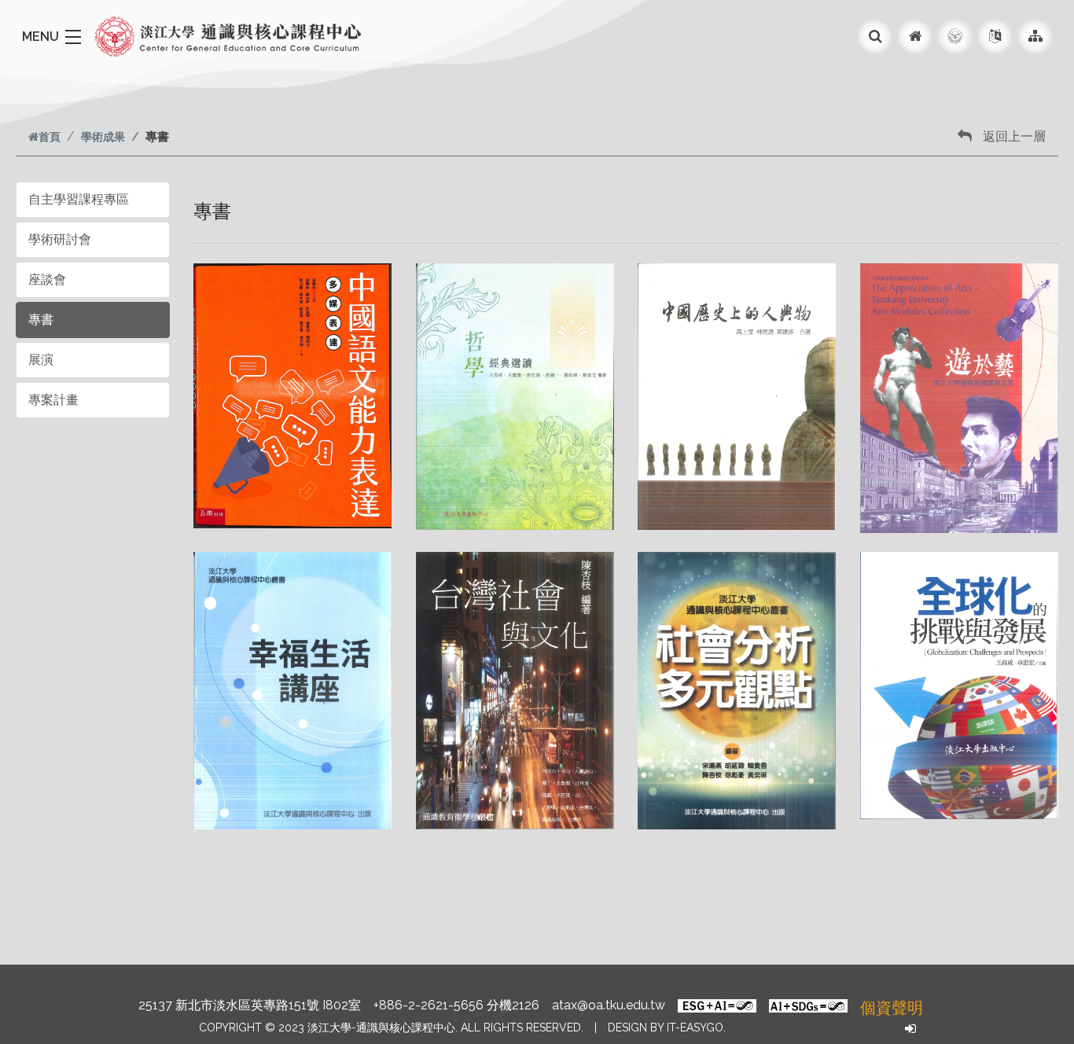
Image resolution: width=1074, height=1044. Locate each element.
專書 (40, 319)
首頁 (50, 136)
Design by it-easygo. (667, 1027)
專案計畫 (53, 399)
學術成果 (103, 136)
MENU (40, 36)
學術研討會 (59, 239)
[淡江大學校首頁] (955, 36)
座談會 (47, 279)
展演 (40, 359)
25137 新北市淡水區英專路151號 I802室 (249, 1005)
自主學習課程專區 (78, 199)
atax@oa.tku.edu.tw (608, 1005)
